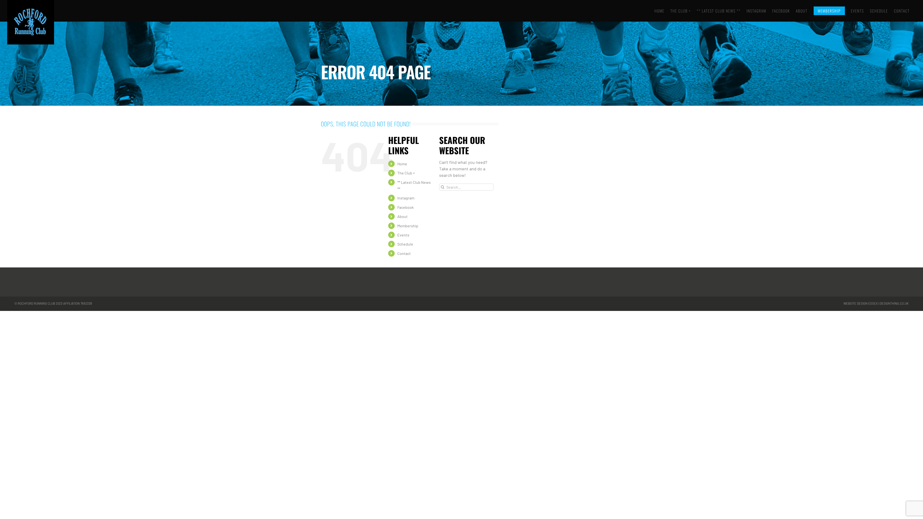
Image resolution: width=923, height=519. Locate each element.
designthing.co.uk (894, 303)
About (402, 216)
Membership (407, 225)
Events (403, 235)
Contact (404, 253)
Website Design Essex (860, 303)
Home (402, 163)
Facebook (405, 207)
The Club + (406, 173)
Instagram (405, 198)
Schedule (405, 244)
